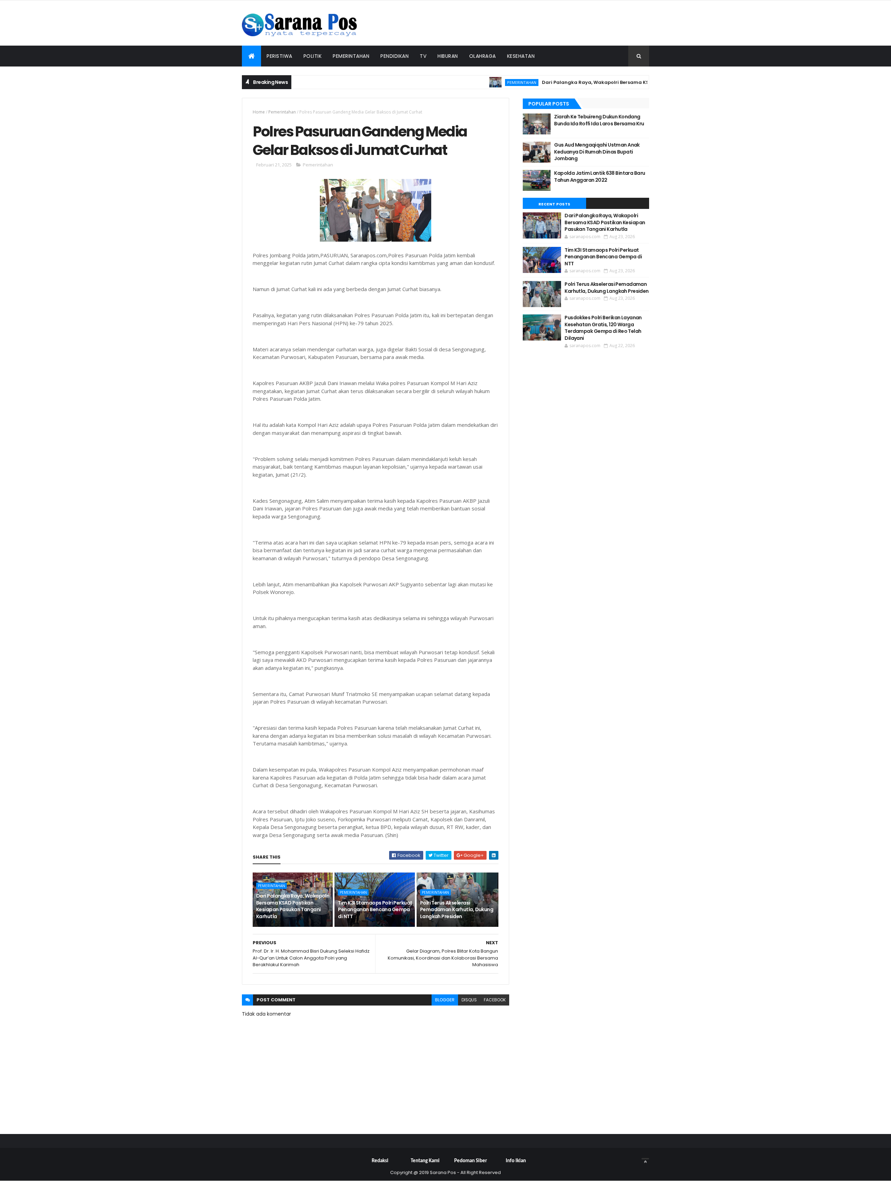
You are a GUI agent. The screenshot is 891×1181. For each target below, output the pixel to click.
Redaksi (380, 1161)
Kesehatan (521, 56)
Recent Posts (554, 204)
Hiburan (447, 56)
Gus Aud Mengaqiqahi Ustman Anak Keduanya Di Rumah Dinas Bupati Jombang (597, 151)
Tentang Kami (425, 1161)
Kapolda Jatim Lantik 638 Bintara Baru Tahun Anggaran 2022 (599, 176)
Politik (312, 56)
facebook (495, 1000)
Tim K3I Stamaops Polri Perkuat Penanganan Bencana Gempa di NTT (375, 909)
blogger (445, 1000)
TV (423, 56)
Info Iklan (516, 1161)
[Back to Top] (645, 1158)
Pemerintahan (351, 56)
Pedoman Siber (470, 1161)
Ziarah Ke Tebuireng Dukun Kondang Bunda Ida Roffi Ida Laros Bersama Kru (599, 120)
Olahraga (482, 56)
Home (259, 112)
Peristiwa (279, 56)
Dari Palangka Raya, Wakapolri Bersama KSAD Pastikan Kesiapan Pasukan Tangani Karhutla (629, 82)
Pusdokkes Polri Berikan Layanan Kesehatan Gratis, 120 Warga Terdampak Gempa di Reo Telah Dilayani (603, 328)
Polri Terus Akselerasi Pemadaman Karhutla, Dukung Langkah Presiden (456, 909)
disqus (469, 1000)
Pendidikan (394, 56)
